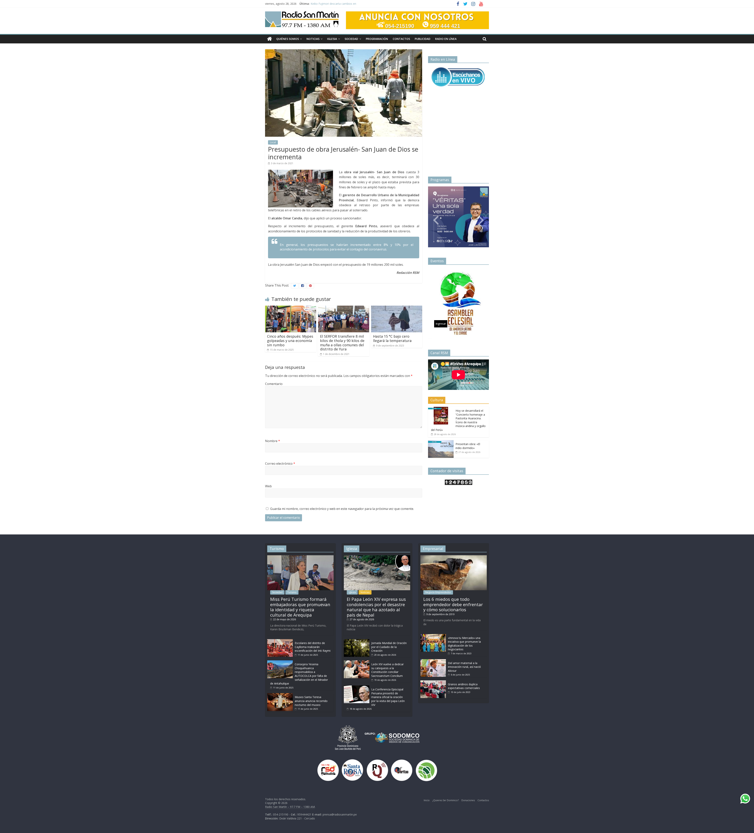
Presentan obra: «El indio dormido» (468, 446)
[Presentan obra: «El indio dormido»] (441, 442)
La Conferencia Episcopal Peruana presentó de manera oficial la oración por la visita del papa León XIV (388, 697)
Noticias (313, 39)
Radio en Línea (446, 39)
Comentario (274, 384)
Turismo (291, 592)
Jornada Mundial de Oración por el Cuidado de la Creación (389, 646)
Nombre (272, 441)
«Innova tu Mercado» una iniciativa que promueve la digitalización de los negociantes (464, 643)
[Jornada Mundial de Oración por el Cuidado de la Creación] (356, 641)
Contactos (401, 39)
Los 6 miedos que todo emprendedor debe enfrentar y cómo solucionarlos (453, 604)
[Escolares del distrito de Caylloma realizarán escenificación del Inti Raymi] (280, 641)
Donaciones (468, 800)
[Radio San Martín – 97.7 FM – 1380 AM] (269, 39)
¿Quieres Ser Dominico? (445, 800)
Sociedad (351, 39)
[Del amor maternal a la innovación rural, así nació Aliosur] (433, 661)
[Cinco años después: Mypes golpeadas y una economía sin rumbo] (290, 308)
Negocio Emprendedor (438, 592)
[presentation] (436, 215)
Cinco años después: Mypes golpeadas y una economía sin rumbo (290, 340)
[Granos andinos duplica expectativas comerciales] (433, 682)
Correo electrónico (280, 463)
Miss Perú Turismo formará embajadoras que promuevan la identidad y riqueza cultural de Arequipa (300, 607)
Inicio (427, 800)
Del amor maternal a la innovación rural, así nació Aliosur (464, 667)
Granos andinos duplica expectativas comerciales (464, 686)
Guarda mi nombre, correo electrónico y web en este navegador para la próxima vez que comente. (342, 509)
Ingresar (441, 235)
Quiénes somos (287, 39)
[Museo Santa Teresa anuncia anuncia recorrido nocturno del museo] (280, 695)
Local (273, 142)
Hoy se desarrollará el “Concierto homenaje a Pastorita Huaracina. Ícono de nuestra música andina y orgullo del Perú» (458, 420)
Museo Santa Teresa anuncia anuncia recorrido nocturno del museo (311, 701)
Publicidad (422, 39)
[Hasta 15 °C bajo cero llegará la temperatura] (396, 308)
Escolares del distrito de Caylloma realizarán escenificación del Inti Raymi (312, 646)
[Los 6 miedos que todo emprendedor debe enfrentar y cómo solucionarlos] (453, 557)
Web (268, 486)
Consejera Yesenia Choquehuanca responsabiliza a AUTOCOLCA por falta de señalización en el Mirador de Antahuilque (299, 673)
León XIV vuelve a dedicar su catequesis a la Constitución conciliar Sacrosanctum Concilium (387, 670)
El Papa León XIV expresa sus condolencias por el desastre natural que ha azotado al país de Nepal (376, 607)
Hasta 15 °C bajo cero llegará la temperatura (392, 338)
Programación (377, 39)
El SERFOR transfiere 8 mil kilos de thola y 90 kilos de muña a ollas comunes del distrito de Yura (342, 342)
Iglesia (332, 39)
